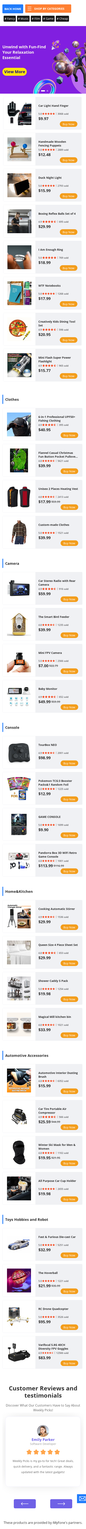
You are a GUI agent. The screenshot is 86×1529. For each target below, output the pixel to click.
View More (14, 71)
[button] (38, 91)
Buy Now (68, 124)
